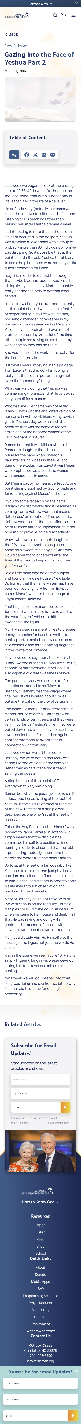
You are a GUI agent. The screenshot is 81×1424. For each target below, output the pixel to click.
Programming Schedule (40, 1295)
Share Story (40, 1309)
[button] (76, 4)
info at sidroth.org (40, 1361)
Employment (40, 1324)
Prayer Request (40, 1302)
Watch (40, 1225)
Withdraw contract (40, 1331)
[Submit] (65, 1107)
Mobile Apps (40, 1281)
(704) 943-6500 (41, 1355)
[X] (35, 154)
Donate (40, 1274)
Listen (40, 1232)
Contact (40, 1317)
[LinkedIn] (44, 154)
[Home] (17, 15)
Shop (40, 1246)
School (40, 1253)
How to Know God (38, 1201)
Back (13, 34)
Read (40, 1239)
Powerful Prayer (16, 46)
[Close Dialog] (76, 1370)
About (40, 1267)
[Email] (52, 154)
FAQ (40, 1288)
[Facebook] (26, 154)
